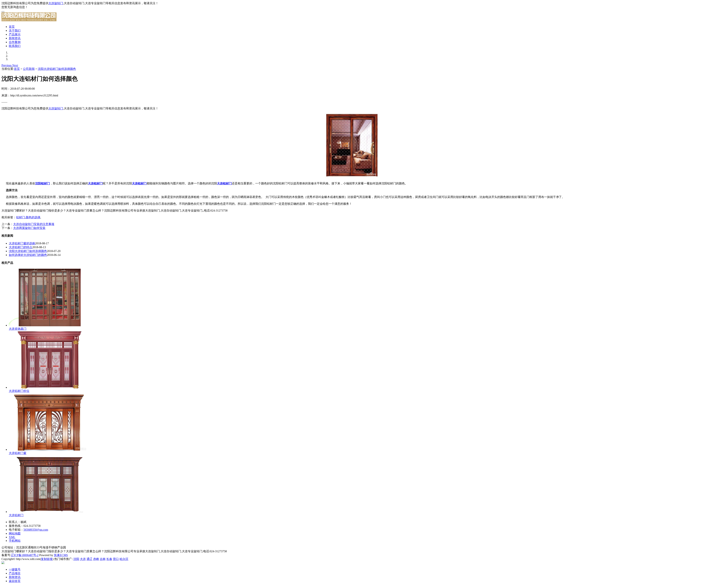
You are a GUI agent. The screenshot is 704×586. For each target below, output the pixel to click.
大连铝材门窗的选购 (22, 243)
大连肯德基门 (17, 328)
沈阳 (76, 559)
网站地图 (15, 533)
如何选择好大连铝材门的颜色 (28, 254)
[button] (6, 65)
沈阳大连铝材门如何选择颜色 (57, 68)
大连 (83, 559)
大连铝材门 (16, 515)
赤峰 (96, 559)
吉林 (103, 559)
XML (12, 537)
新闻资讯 (15, 38)
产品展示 (15, 34)
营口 (116, 559)
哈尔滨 (124, 559)
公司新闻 (29, 68)
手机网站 (15, 540)
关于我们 (15, 30)
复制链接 (47, 559)
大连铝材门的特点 (20, 247)
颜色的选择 (33, 217)
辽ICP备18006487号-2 (24, 555)
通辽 (89, 559)
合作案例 (15, 42)
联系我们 (15, 45)
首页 (12, 26)
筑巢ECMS (61, 555)
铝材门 (20, 217)
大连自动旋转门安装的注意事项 (33, 224)
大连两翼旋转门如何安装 (29, 227)
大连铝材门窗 (17, 453)
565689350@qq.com (35, 529)
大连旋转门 (55, 3)
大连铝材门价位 (19, 390)
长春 (109, 559)
